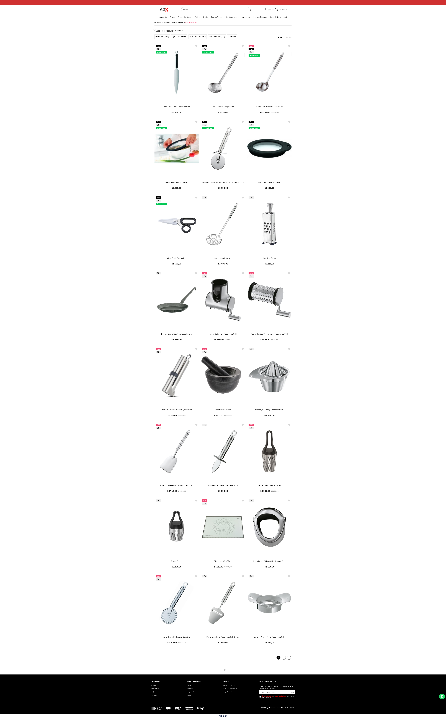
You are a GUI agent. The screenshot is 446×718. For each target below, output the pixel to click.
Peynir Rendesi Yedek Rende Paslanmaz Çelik (269, 334)
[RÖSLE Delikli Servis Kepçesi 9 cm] (269, 73)
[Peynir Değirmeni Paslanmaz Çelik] (223, 300)
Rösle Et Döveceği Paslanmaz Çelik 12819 (176, 485)
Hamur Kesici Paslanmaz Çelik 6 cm (176, 637)
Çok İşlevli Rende (269, 258)
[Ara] (248, 9)
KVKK (189, 695)
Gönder (291, 692)
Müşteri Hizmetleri (229, 685)
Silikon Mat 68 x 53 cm (223, 561)
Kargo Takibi (227, 692)
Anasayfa (154, 685)
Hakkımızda (155, 688)
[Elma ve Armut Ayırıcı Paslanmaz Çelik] (269, 603)
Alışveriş (190, 688)
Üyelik (189, 685)
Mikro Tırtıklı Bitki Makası (176, 258)
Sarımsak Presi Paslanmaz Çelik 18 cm (176, 410)
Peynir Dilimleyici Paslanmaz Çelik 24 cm (222, 637)
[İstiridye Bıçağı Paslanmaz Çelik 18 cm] (223, 451)
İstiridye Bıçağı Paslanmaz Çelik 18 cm (223, 485)
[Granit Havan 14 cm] (223, 376)
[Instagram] (225, 670)
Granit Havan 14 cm (223, 410)
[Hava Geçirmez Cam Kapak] (176, 148)
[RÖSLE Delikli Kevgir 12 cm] (223, 73)
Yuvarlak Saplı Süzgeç (223, 258)
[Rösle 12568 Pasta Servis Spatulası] (176, 73)
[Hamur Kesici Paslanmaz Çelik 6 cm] (176, 603)
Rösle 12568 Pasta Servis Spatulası (176, 107)
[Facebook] (221, 670)
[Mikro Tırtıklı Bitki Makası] (176, 224)
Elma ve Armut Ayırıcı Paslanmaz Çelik (269, 637)
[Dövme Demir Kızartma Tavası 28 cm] (176, 300)
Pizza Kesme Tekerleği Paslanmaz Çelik (269, 561)
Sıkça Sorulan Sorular (230, 688)
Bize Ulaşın (154, 695)
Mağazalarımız (156, 692)
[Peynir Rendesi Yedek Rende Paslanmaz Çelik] (269, 300)
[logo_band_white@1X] (177, 708)
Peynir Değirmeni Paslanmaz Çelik (223, 334)
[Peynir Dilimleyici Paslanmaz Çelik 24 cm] (223, 603)
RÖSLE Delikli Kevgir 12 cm (223, 107)
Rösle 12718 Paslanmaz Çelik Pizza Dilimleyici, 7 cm (223, 182)
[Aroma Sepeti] (176, 527)
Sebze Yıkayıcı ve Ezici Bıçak (269, 485)
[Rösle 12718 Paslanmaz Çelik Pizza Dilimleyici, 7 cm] (223, 148)
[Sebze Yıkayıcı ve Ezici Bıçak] (269, 451)
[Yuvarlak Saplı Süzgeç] (223, 224)
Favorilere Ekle (196, 46)
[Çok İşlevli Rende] (269, 224)
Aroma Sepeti (176, 561)
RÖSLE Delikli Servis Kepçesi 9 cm (269, 107)
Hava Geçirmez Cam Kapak (176, 182)
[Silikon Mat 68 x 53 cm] (223, 527)
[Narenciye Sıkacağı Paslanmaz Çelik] (269, 376)
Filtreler (178, 30)
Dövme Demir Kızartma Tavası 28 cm (176, 334)
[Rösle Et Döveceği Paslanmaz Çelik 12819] (176, 451)
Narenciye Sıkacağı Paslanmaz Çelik (269, 410)
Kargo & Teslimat (192, 692)
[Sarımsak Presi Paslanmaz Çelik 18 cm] (176, 376)
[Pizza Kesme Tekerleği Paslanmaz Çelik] (269, 527)
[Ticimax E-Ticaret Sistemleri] (223, 716)
